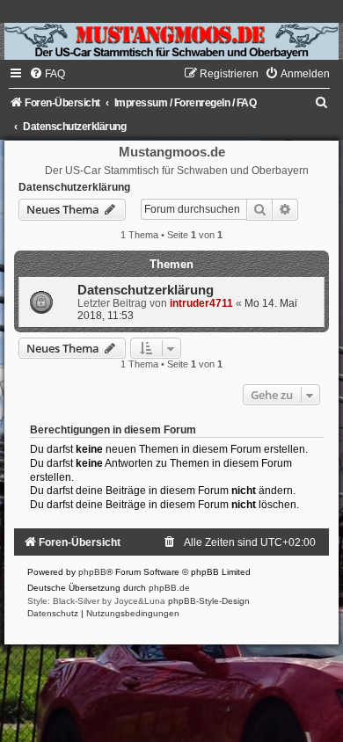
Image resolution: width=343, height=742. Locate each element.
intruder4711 (201, 303)
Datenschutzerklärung (74, 187)
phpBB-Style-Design (209, 601)
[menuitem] (47, 74)
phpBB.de (169, 588)
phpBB (92, 572)
